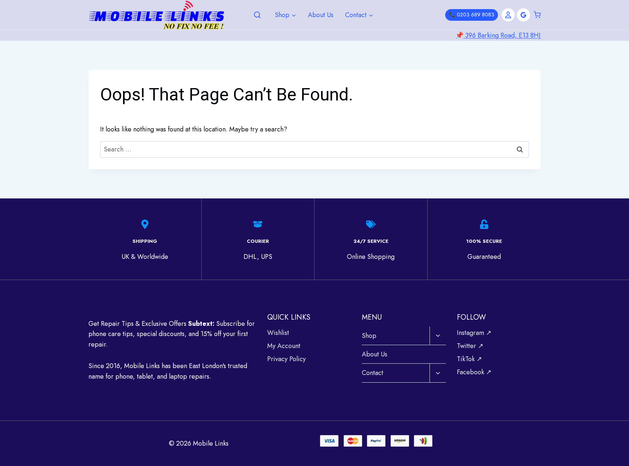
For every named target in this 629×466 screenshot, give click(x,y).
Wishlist (278, 332)
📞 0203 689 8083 (471, 14)
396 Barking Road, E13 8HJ (502, 35)
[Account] (508, 14)
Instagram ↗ (474, 332)
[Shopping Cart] (537, 15)
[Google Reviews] (523, 14)
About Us (320, 15)
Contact (372, 373)
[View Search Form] (257, 15)
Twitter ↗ (470, 346)
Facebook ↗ (474, 372)
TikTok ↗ (469, 359)
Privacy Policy (286, 359)
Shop (369, 335)
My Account (283, 346)
